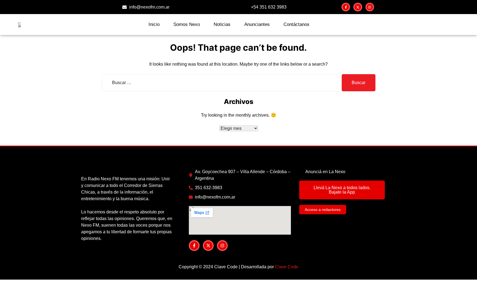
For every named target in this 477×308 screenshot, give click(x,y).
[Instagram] (369, 7)
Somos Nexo (186, 24)
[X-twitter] (357, 7)
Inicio (154, 24)
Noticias (222, 24)
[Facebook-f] (345, 7)
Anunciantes (257, 24)
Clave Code (286, 266)
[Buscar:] (222, 82)
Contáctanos (296, 24)
